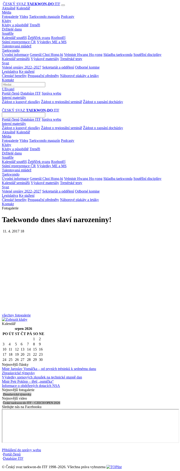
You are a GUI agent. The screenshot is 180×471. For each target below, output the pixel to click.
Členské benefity (14, 76)
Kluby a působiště (15, 25)
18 (10, 354)
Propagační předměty (43, 76)
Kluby (6, 21)
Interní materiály (14, 98)
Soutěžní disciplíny (147, 55)
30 (41, 360)
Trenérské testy (71, 59)
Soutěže (8, 33)
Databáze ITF (30, 93)
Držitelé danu (12, 29)
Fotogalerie (10, 17)
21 (29, 354)
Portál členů (10, 93)
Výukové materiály (45, 59)
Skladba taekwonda (117, 55)
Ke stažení (26, 71)
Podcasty (67, 17)
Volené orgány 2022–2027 (21, 67)
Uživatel (8, 89)
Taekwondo (10, 50)
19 (17, 354)
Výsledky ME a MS (52, 42)
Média (6, 12)
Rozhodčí (58, 38)
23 (41, 354)
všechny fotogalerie (16, 315)
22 (35, 354)
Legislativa (10, 71)
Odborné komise (87, 67)
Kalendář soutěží (14, 38)
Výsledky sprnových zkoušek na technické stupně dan (42, 377)
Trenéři (35, 25)
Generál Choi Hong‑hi (46, 55)
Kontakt (8, 80)
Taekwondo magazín (44, 17)
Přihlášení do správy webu (21, 450)
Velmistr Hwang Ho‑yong (83, 55)
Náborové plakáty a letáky (79, 76)
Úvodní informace (15, 55)
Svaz (5, 63)
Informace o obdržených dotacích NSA (31, 386)
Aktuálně (8, 8)
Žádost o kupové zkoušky (21, 102)
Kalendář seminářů (16, 59)
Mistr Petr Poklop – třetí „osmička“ (28, 381)
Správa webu (51, 93)
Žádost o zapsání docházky (103, 102)
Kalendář (23, 8)
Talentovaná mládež (16, 46)
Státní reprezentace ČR (19, 42)
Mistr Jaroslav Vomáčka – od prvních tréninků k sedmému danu (49, 369)
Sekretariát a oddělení (58, 67)
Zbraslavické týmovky (18, 373)
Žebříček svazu (39, 38)
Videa (23, 17)
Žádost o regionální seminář (61, 102)
